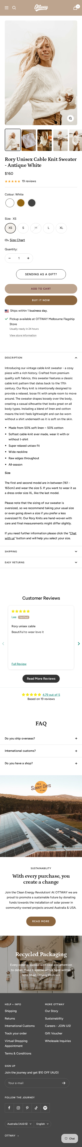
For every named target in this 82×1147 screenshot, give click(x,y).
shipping (11, 551)
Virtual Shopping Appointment (16, 1043)
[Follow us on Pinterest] (27, 1107)
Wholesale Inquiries (58, 1041)
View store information (23, 335)
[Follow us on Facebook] (9, 1107)
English (40, 1123)
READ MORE (41, 921)
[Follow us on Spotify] (45, 1107)
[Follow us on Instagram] (18, 1107)
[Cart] (75, 8)
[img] (21, 611)
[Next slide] (79, 643)
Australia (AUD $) (17, 1123)
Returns (10, 1018)
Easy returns (14, 562)
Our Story (51, 1011)
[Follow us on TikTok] (36, 1107)
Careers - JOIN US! (58, 1026)
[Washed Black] (32, 203)
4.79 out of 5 (51, 695)
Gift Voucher (53, 1033)
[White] (10, 203)
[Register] (63, 1083)
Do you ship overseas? (20, 738)
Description (13, 357)
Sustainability (54, 1018)
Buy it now (41, 300)
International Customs (20, 1026)
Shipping (11, 1011)
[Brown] (21, 203)
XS (10, 228)
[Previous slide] (3, 643)
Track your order (16, 1033)
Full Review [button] (19, 664)
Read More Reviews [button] (41, 678)
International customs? (20, 751)
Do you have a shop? (19, 763)
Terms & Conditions (18, 1053)
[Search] (14, 8)
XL (61, 228)
